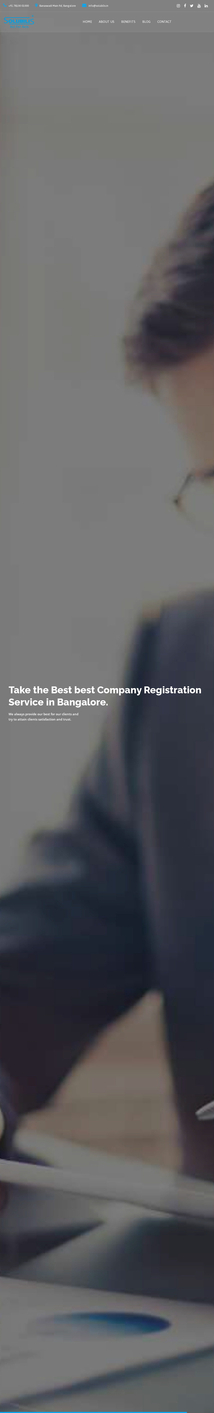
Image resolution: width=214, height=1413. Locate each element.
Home (87, 21)
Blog (146, 21)
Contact (164, 21)
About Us (106, 21)
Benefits (128, 21)
